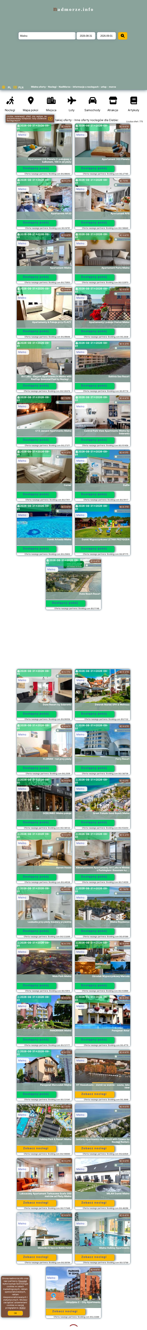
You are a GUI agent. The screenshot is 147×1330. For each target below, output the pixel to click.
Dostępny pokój (36, 168)
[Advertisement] (73, 641)
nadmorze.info (73, 9)
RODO (22, 1307)
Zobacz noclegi (94, 1093)
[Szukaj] (122, 36)
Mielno (22, 134)
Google (22, 1281)
